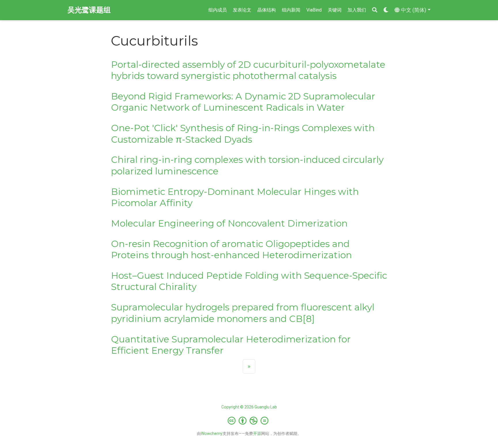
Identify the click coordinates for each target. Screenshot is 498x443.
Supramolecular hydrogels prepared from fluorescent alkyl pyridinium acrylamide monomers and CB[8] (242, 313)
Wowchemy (211, 433)
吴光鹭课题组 (89, 10)
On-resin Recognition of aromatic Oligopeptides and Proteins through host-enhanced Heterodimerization (231, 249)
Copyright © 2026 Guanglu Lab (249, 407)
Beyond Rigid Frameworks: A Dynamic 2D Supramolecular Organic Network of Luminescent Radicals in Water (243, 102)
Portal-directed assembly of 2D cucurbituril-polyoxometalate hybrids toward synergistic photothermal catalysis (248, 70)
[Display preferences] (385, 10)
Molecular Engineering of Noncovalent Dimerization (229, 223)
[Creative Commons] (249, 420)
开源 (257, 433)
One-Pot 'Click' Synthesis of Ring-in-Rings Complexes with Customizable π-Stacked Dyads (243, 133)
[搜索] (374, 10)
